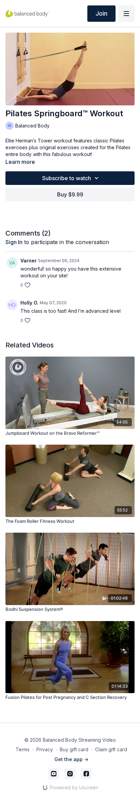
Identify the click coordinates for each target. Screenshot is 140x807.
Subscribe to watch (66, 178)
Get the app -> (71, 759)
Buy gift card (74, 749)
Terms (23, 749)
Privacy (44, 749)
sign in (13, 242)
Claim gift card (111, 749)
